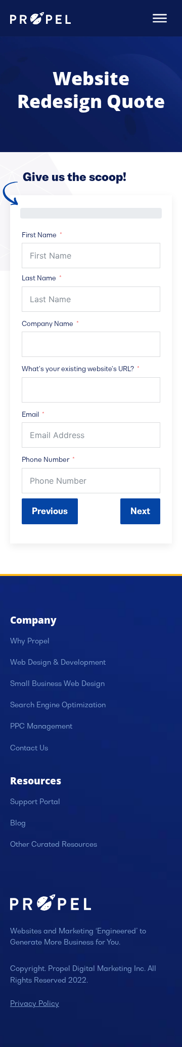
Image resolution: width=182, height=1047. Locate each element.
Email (30, 414)
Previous (50, 511)
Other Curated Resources (53, 844)
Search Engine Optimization (58, 705)
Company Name (47, 324)
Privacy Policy (34, 1003)
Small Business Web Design (57, 683)
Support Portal (35, 802)
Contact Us (29, 748)
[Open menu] (160, 18)
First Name (39, 235)
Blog (18, 823)
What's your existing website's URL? (78, 369)
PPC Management (41, 726)
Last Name (39, 278)
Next (140, 511)
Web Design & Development (58, 662)
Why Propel (30, 641)
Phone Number (45, 459)
